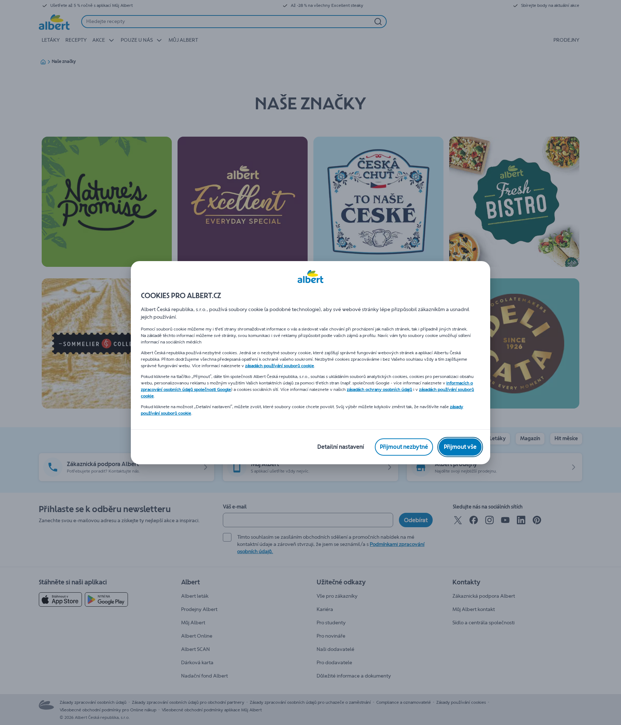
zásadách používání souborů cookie (279, 365)
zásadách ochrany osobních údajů (379, 389)
